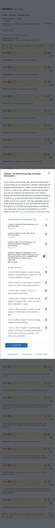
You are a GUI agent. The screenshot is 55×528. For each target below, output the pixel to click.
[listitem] (27, 219)
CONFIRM (16, 345)
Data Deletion (13, 354)
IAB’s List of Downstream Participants (30, 212)
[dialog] (27, 264)
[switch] (45, 225)
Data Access (27, 354)
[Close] (50, 174)
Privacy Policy (42, 354)
